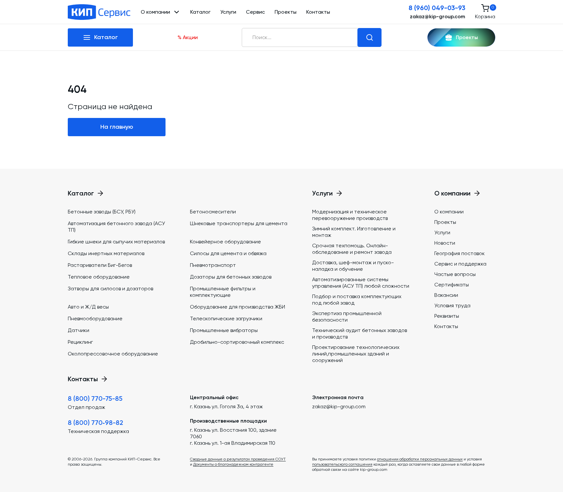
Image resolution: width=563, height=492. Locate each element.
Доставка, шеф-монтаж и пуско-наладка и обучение (353, 265)
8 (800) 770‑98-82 (95, 423)
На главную (116, 126)
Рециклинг (80, 342)
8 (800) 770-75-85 (95, 398)
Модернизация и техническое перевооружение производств (350, 215)
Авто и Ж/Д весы (88, 307)
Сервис (255, 12)
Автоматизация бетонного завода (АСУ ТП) (116, 226)
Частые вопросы (455, 274)
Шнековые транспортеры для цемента (238, 223)
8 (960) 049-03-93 (437, 8)
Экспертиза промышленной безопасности (347, 316)
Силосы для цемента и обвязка (228, 253)
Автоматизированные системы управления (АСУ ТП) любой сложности (360, 282)
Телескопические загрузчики (226, 318)
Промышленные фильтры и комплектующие (222, 291)
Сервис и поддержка (460, 264)
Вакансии (446, 295)
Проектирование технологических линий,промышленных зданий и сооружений (355, 353)
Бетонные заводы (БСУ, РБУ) (102, 212)
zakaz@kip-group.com (437, 16)
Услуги (228, 12)
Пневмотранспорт (213, 265)
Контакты (318, 12)
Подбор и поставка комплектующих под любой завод (356, 299)
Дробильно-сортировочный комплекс (237, 342)
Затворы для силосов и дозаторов (110, 288)
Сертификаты (451, 285)
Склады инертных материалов (106, 253)
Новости (444, 243)
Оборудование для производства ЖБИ (237, 307)
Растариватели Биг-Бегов (100, 265)
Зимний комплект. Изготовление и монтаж (354, 231)
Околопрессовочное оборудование (113, 354)
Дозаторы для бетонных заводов (230, 277)
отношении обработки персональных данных (420, 459)
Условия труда (452, 305)
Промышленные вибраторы (224, 330)
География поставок (459, 253)
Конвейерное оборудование (225, 242)
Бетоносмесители (213, 212)
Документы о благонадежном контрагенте (233, 464)
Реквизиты (446, 316)
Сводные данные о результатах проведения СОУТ (238, 459)
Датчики (78, 330)
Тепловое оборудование (99, 277)
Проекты (285, 12)
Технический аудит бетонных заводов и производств (359, 333)
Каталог (200, 12)
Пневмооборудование (95, 318)
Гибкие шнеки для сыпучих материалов (116, 242)
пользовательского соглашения (342, 464)
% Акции (188, 37)
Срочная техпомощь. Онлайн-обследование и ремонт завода (352, 248)
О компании (449, 212)
